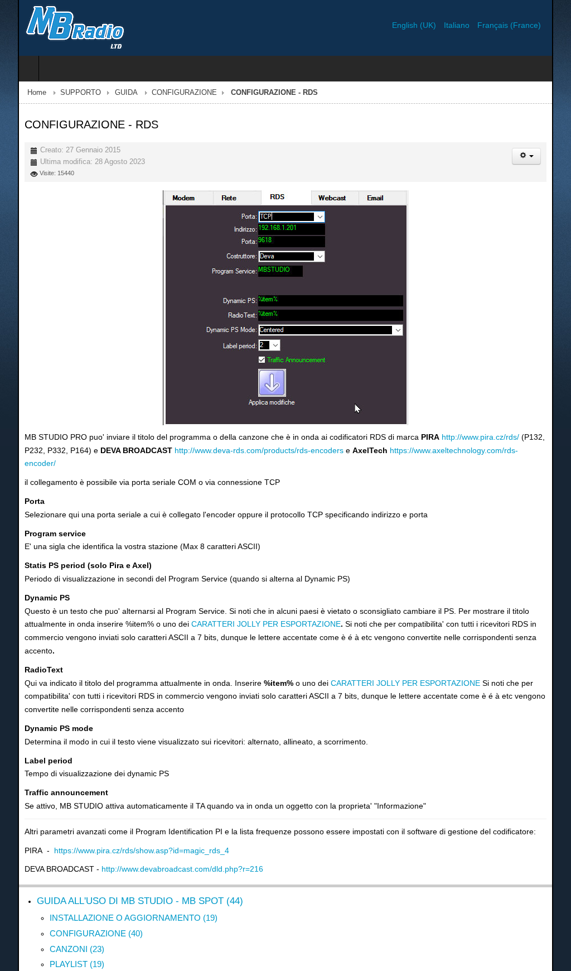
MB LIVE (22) (56, 953)
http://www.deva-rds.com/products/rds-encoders (218, 450)
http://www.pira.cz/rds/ (462, 436)
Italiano (476, 25)
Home (18, 93)
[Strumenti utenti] (544, 156)
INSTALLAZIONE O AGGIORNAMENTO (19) (116, 891)
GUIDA (108, 93)
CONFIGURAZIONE (166, 93)
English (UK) (433, 25)
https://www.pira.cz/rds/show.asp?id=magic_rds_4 (123, 823)
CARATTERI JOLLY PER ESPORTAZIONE (195, 611)
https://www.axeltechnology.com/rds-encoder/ (429, 450)
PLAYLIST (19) (59, 938)
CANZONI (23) (59, 922)
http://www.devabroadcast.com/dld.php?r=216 (164, 842)
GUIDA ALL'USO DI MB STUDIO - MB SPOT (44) (122, 874)
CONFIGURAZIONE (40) (78, 906)
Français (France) (527, 25)
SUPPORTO (62, 93)
